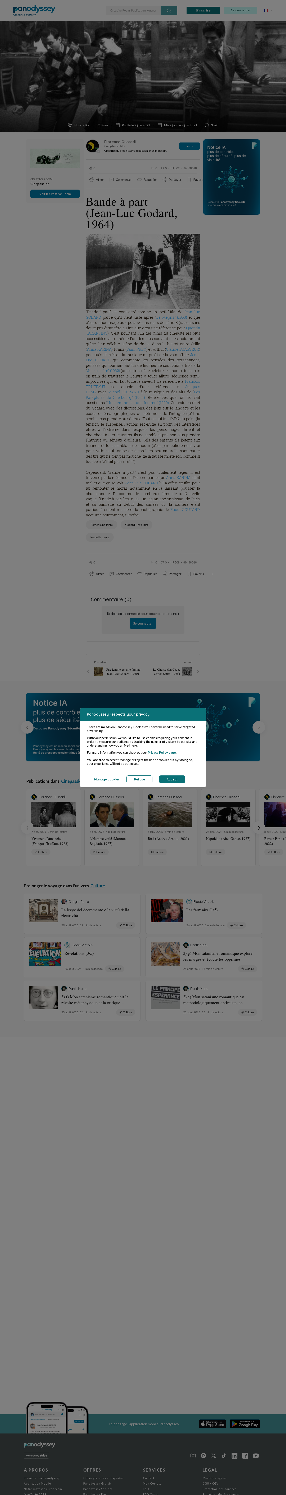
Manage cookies (107, 779)
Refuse (139, 779)
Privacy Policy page (162, 752)
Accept (172, 779)
